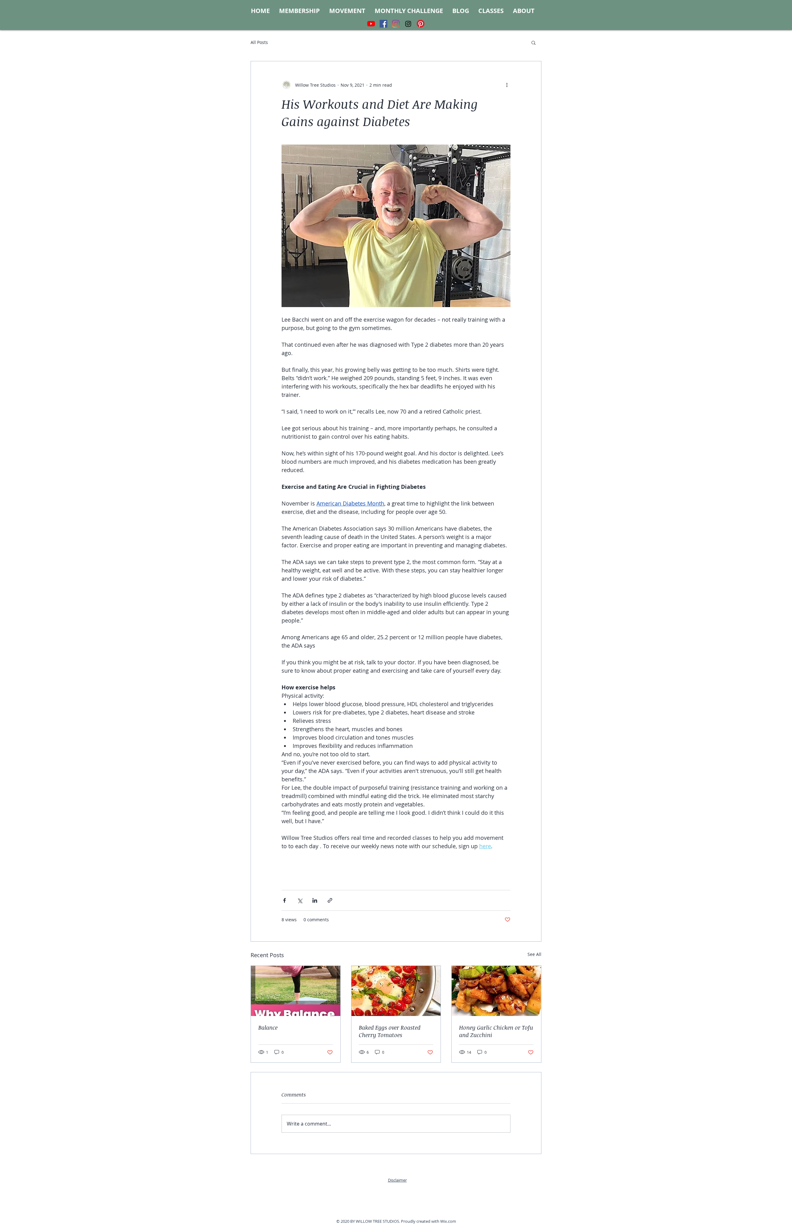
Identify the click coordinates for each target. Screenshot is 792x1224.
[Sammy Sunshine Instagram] (408, 24)
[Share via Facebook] (284, 900)
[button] (533, 42)
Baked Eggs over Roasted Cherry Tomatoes (389, 1031)
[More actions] (506, 85)
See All (534, 954)
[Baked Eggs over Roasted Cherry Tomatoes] (396, 991)
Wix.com (448, 1221)
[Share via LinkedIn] (315, 900)
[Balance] (295, 991)
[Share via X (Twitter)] (300, 900)
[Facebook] (383, 24)
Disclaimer (397, 1180)
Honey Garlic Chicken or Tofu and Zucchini (496, 1031)
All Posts (259, 42)
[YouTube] (371, 24)
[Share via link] (330, 900)
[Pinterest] (420, 24)
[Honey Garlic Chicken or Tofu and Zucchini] (496, 991)
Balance (268, 1027)
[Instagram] (396, 24)
